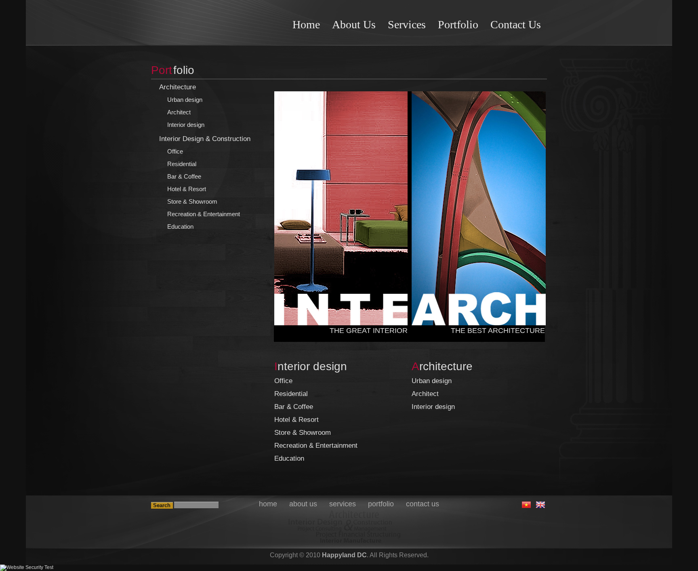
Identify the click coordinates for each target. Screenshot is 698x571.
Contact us (515, 24)
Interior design (185, 124)
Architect (179, 112)
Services (407, 24)
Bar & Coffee (184, 176)
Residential (181, 163)
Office (175, 151)
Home (306, 24)
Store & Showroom (192, 201)
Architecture (177, 87)
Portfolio (458, 24)
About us (354, 24)
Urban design (184, 99)
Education (180, 226)
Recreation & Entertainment (203, 214)
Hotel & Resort (186, 188)
